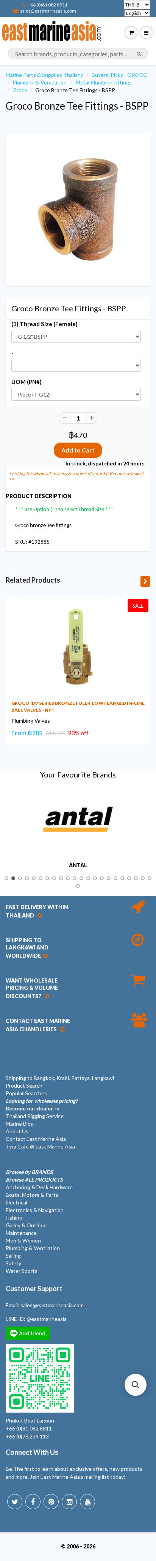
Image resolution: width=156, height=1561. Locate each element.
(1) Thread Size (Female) (44, 323)
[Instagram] (69, 1501)
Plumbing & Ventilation (39, 82)
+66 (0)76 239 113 (27, 1436)
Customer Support (34, 1288)
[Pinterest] (51, 1501)
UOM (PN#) (26, 381)
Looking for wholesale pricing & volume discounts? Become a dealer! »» (76, 476)
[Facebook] (33, 1501)
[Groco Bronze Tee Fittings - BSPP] (78, 209)
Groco (19, 90)
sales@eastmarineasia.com (48, 11)
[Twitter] (14, 1501)
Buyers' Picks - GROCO (120, 75)
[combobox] (78, 53)
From (26, 732)
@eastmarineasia (47, 1319)
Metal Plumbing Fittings (104, 82)
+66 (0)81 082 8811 (47, 5)
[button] (136, 1385)
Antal (78, 865)
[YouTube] (87, 1501)
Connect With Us (32, 1452)
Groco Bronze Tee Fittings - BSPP (77, 106)
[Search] (138, 54)
